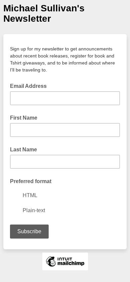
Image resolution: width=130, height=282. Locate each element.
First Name (23, 118)
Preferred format (30, 181)
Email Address (30, 85)
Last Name (23, 149)
